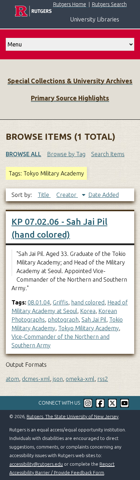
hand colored (87, 302)
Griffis (60, 302)
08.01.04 (39, 302)
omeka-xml (80, 379)
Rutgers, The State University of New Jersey (72, 416)
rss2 (102, 379)
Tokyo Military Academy (88, 328)
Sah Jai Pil (93, 319)
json (58, 379)
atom (12, 379)
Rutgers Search (109, 4)
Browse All (23, 154)
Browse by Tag (66, 154)
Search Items (108, 154)
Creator (67, 195)
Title (44, 195)
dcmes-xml (36, 379)
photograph (63, 319)
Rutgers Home (69, 4)
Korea (87, 311)
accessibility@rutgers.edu (36, 463)
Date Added (103, 195)
